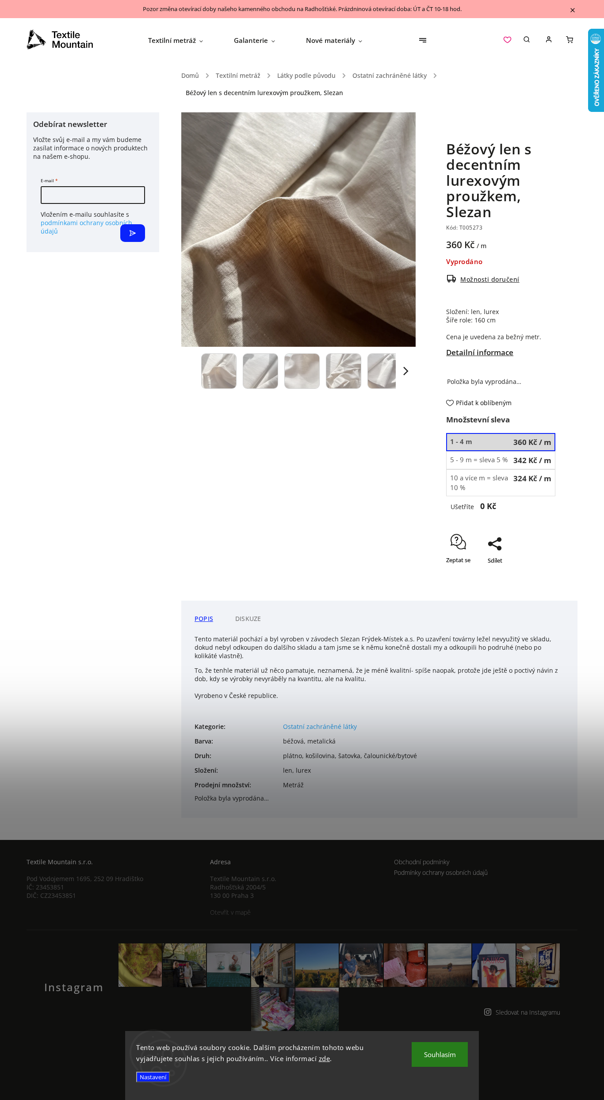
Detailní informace (479, 352)
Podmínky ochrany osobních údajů (441, 872)
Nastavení (153, 1077)
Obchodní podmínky (421, 862)
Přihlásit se (132, 233)
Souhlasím (440, 1054)
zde (324, 1058)
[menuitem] (183, 40)
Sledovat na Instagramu (528, 1012)
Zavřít (527, 586)
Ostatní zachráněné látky (320, 726)
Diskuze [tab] (248, 618)
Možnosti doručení (490, 279)
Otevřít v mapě (230, 912)
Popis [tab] (204, 618)
